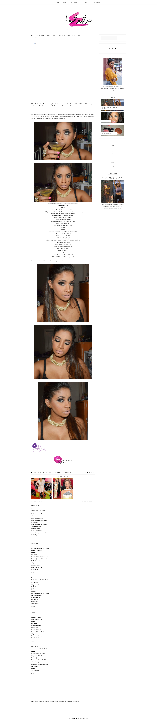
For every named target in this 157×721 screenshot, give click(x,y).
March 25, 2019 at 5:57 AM (39, 613)
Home (57, 2)
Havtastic (76, 718)
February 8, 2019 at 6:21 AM (40, 545)
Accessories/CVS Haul (109, 133)
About (65, 2)
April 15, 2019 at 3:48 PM (39, 648)
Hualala (33, 612)
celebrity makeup (58, 472)
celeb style (49, 472)
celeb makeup (41, 472)
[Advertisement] (112, 242)
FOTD (67, 472)
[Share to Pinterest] (89, 473)
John (32, 509)
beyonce (35, 472)
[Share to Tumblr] (91, 473)
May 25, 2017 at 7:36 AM (38, 510)
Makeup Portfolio (76, 2)
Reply (33, 537)
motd (71, 472)
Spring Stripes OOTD (87, 501)
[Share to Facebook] (87, 473)
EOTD (64, 472)
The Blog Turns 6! (38, 501)
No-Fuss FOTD (106, 121)
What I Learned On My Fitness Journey (111, 108)
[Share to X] (85, 473)
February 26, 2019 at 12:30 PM (41, 579)
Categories (97, 2)
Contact (87, 2)
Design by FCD (84, 718)
